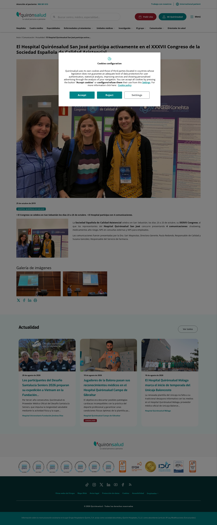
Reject (110, 95)
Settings (137, 95)
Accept (82, 95)
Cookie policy (125, 85)
